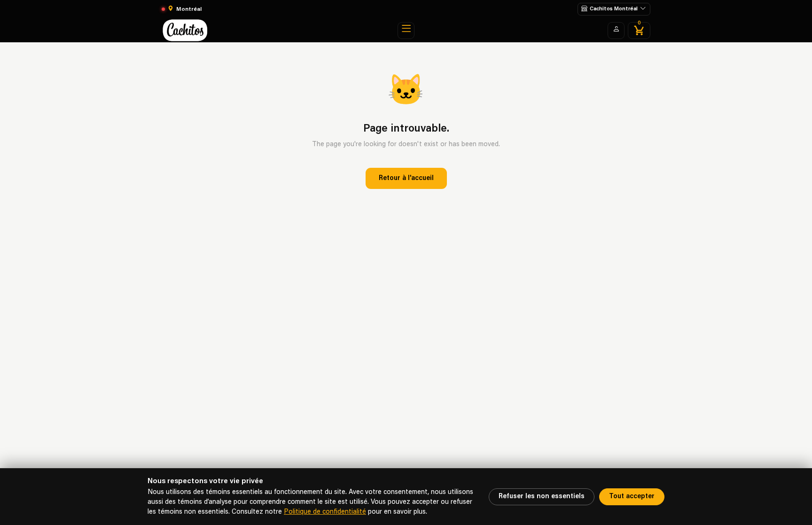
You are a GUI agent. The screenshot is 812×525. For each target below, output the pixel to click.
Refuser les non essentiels (542, 496)
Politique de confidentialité (325, 512)
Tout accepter (632, 496)
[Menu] (406, 30)
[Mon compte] (616, 30)
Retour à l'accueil (406, 178)
